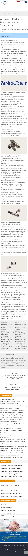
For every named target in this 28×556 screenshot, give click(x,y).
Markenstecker (6, 545)
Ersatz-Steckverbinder (18, 545)
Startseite (17, 13)
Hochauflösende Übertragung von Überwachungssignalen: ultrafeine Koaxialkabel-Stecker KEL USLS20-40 (13, 424)
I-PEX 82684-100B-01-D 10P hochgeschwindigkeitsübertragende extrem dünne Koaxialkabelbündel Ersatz (12, 401)
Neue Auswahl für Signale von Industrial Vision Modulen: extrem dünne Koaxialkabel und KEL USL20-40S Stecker (12, 442)
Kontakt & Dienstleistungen (9, 551)
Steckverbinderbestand (8, 547)
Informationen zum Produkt (8, 15)
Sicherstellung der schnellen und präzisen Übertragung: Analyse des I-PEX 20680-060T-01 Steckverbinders (13, 435)
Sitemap (13, 554)
